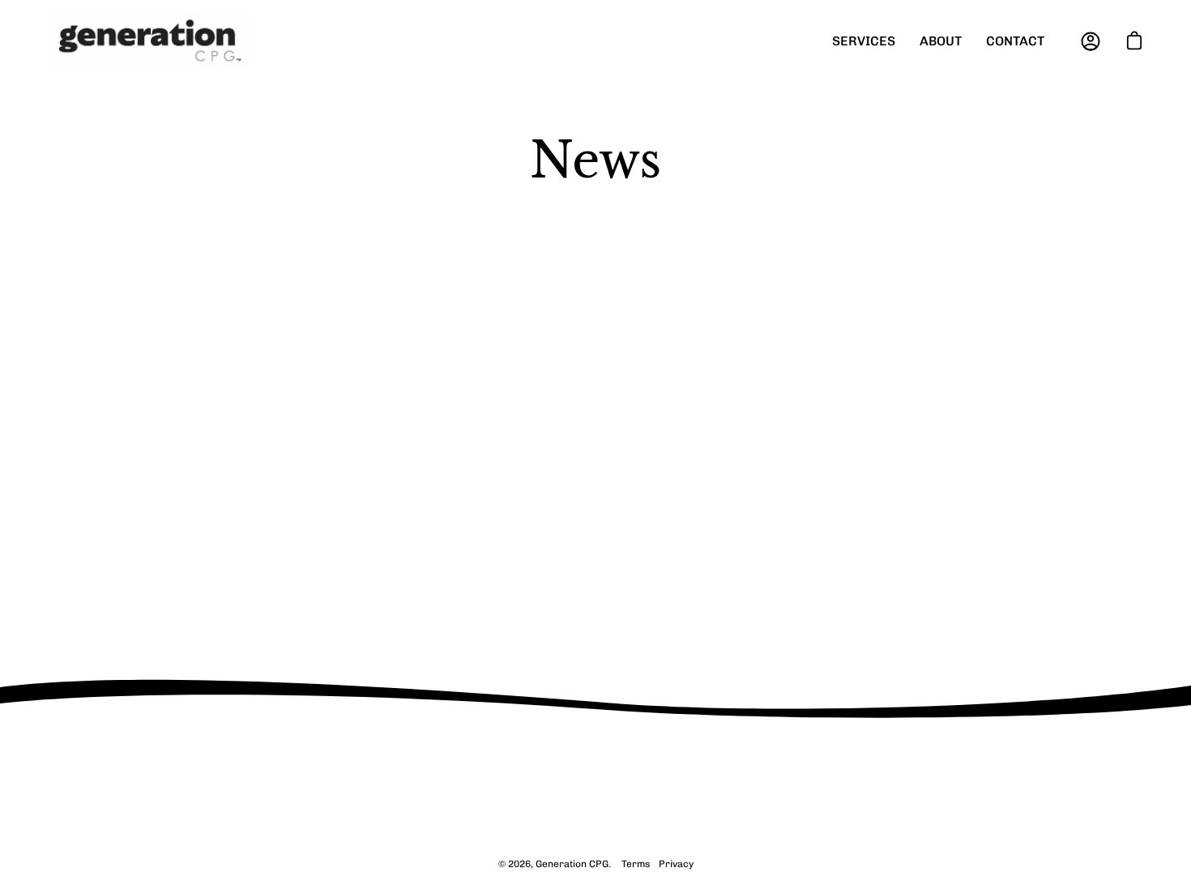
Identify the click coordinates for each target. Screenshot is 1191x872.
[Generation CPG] (150, 41)
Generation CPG (572, 864)
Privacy (676, 864)
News (595, 160)
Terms (636, 864)
